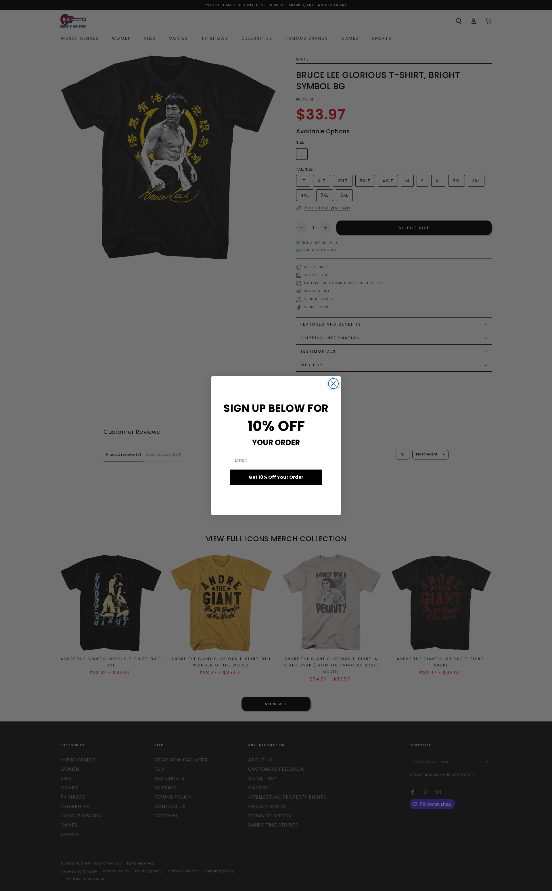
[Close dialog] (333, 384)
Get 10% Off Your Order (276, 477)
